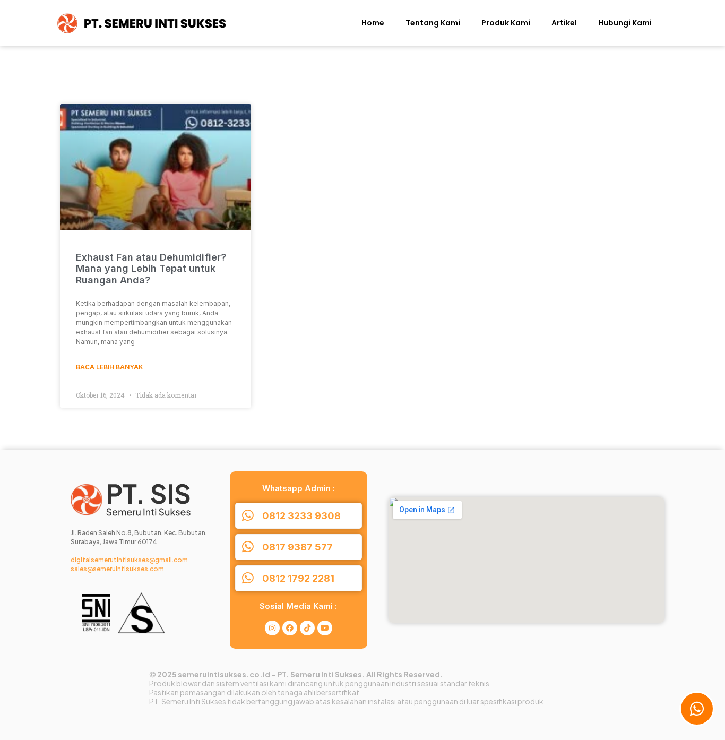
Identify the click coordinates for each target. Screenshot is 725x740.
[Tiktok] (307, 628)
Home (372, 23)
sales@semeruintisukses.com (117, 569)
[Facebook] (289, 628)
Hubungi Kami (625, 23)
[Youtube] (324, 628)
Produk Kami (505, 23)
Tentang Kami (432, 23)
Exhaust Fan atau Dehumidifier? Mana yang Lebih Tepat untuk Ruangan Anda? (151, 269)
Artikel (564, 23)
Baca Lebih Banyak (109, 367)
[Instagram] (272, 628)
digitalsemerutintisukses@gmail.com (129, 560)
